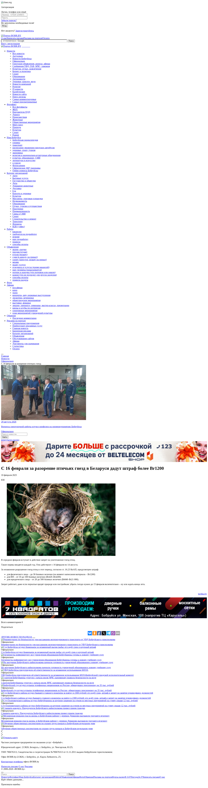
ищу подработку (20, 239)
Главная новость (20, 328)
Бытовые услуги (20, 178)
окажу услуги (19, 265)
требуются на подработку (24, 234)
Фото (9, 282)
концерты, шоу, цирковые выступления (31, 295)
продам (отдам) (19, 252)
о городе (16, 163)
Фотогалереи (18, 165)
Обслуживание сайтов (23, 338)
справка (16, 142)
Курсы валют (121, 777)
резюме (16, 237)
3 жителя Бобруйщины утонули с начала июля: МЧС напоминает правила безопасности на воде (47, 683)
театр (15, 293)
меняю (15, 262)
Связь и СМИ (19, 214)
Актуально (17, 56)
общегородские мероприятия (26, 300)
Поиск (71, 41)
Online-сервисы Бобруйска (25, 170)
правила (16, 242)
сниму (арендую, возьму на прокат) (29, 259)
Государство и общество (24, 181)
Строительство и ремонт (24, 219)
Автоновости (18, 79)
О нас (4, 38)
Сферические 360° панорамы (26, 168)
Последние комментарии (24, 318)
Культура (16, 130)
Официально (18, 61)
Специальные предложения (25, 323)
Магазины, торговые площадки (27, 198)
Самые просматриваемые (24, 102)
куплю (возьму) (19, 254)
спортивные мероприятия (24, 310)
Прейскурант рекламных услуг (27, 326)
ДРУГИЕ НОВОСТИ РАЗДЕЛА (16, 637)
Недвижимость (19, 201)
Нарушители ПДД (21, 112)
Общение (11, 315)
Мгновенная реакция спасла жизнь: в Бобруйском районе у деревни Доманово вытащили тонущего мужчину (54, 721)
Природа (16, 127)
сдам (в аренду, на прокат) (25, 257)
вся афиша (17, 287)
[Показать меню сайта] (2, 354)
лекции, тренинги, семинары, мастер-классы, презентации (40, 305)
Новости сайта (19, 94)
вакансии (17, 231)
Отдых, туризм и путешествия (27, 206)
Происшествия (19, 117)
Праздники (17, 209)
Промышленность (21, 211)
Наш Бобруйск (14, 137)
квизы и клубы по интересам (26, 308)
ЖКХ (15, 109)
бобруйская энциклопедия (25, 140)
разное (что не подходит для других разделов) (34, 275)
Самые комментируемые (24, 99)
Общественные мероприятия (26, 122)
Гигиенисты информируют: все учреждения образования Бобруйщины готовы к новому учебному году (51, 660)
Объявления (13, 247)
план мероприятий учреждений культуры (32, 313)
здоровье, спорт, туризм (23, 150)
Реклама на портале (32, 38)
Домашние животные (22, 186)
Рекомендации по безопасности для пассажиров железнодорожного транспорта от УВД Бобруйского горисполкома (57, 644)
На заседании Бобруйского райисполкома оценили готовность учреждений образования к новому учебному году (56, 667)
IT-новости (17, 89)
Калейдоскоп (18, 91)
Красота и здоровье (21, 193)
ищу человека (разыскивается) (27, 270)
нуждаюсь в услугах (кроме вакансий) (30, 267)
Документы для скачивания (25, 343)
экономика (17, 153)
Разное (15, 135)
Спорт (15, 74)
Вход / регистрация (10, 43)
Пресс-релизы (19, 97)
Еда (14, 191)
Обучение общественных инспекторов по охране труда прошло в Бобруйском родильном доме (47, 728)
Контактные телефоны (12, 761)
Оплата (46, 38)
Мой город (17, 125)
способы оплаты (20, 244)
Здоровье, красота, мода (24, 81)
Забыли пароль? (9, 20)
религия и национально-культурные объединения (36, 155)
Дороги (16, 114)
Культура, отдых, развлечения (26, 69)
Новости (11, 51)
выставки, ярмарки (21, 303)
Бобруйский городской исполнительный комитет (110, 675)
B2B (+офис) (18, 226)
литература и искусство (23, 160)
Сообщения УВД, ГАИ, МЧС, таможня (31, 66)
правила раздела (20, 280)
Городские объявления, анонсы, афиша (31, 63)
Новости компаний (21, 84)
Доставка (16, 188)
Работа (10, 229)
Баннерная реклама (21, 331)
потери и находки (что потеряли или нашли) (33, 272)
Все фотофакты (19, 107)
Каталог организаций (17, 173)
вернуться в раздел (10, 440)
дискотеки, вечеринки (23, 298)
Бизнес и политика (21, 71)
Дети (14, 183)
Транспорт (17, 221)
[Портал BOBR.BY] (11, 35)
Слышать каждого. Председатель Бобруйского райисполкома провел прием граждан (42, 713)
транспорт (17, 145)
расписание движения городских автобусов (33, 147)
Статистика (18, 346)
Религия (16, 86)
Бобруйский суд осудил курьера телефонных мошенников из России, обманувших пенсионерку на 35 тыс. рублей (56, 690)
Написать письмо (15, 38)
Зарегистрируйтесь (24, 31)
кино (14, 290)
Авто (14, 175)
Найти (4, 437)
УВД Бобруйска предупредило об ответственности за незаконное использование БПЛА (43, 675)
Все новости (18, 53)
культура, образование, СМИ (26, 158)
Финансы (17, 224)
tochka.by (202, 594)
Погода (137, 777)
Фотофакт (11, 104)
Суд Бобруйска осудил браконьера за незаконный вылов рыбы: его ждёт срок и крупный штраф (47, 652)
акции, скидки (19, 249)
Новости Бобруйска (22, 58)
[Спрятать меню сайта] (2, 772)
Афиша (10, 285)
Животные (17, 119)
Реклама (29, 766)
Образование (18, 76)
